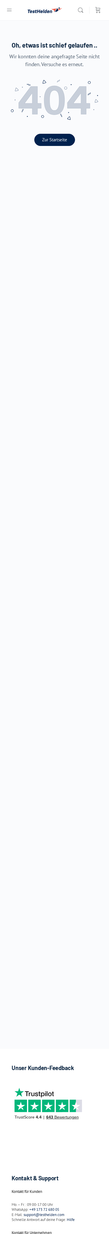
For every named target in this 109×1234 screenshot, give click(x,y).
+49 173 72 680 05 (44, 1209)
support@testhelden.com (44, 1214)
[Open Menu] (9, 10)
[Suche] (82, 10)
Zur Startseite (54, 139)
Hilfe (71, 1219)
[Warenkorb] (98, 10)
